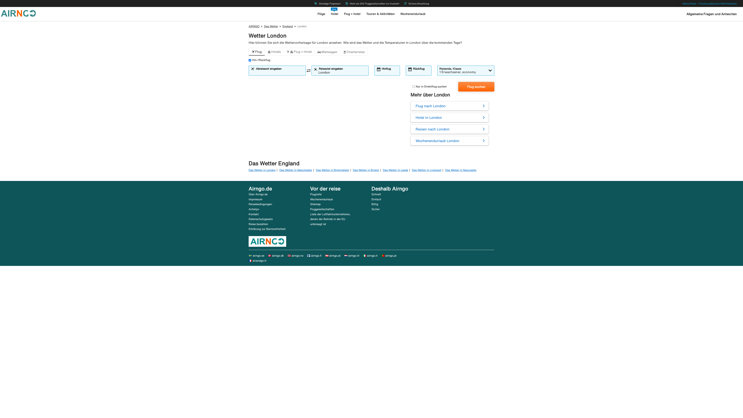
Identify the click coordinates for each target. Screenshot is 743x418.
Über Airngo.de (258, 194)
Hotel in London (429, 117)
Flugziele (316, 194)
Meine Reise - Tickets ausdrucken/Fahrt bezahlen (710, 3)
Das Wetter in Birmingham (332, 170)
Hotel (334, 13)
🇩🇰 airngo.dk (276, 255)
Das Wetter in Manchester (295, 170)
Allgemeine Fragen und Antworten (712, 13)
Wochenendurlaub (412, 13)
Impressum (255, 199)
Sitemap (315, 204)
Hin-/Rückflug (261, 60)
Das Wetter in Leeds (395, 170)
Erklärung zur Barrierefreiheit (267, 229)
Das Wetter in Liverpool (426, 170)
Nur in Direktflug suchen (431, 86)
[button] (257, 52)
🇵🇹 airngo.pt (388, 255)
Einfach (376, 199)
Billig (375, 204)
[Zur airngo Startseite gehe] (18, 13)
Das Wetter (271, 26)
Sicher (376, 209)
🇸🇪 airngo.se (256, 255)
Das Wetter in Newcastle (460, 170)
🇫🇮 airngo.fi (314, 255)
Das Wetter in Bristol (366, 170)
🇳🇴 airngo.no (295, 255)
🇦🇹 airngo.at (333, 255)
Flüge (321, 13)
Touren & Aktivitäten (380, 13)
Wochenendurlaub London (437, 140)
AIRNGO (254, 26)
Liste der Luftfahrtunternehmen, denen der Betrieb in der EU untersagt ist (330, 219)
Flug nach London (431, 106)
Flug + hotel (352, 13)
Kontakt (254, 214)
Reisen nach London (432, 129)
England (287, 26)
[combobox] (280, 72)
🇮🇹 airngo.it (370, 255)
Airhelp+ (254, 209)
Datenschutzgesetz (261, 219)
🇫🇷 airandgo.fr (257, 260)
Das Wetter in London (262, 170)
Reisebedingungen (260, 204)
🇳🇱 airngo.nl (351, 255)
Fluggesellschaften (322, 209)
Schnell (376, 194)
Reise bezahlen (258, 224)
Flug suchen (476, 86)
